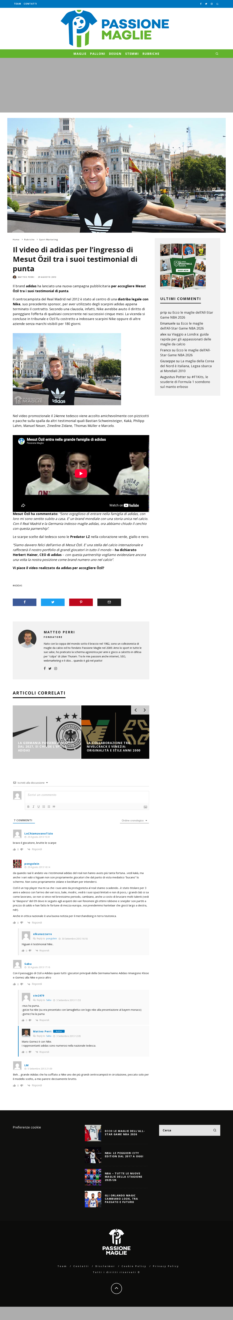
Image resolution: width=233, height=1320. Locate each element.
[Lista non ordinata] (48, 806)
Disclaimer (105, 1266)
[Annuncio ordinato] (43, 806)
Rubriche (151, 54)
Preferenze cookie (27, 1127)
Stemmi (132, 54)
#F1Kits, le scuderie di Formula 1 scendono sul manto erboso (185, 382)
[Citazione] (53, 806)
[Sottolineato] (38, 806)
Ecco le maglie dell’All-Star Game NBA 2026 (125, 1132)
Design (115, 54)
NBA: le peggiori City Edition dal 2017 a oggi (124, 1154)
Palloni (97, 54)
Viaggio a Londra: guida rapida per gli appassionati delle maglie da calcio (185, 339)
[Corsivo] (33, 806)
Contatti (30, 3)
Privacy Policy (166, 1266)
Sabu (48, 1000)
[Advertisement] (116, 85)
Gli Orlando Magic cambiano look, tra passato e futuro (121, 1199)
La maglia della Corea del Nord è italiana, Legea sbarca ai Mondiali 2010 (187, 366)
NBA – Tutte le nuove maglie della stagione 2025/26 (123, 1177)
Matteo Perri (26, 277)
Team (17, 3)
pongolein (51, 938)
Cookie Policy (134, 1266)
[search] (214, 1130)
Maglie (80, 54)
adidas (18, 585)
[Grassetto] (28, 806)
